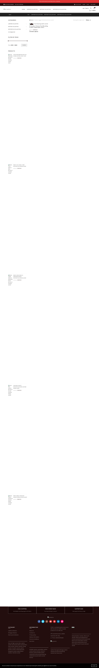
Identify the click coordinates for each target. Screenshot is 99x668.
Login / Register (86, 8)
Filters (87, 20)
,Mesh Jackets (84, 640)
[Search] (91, 8)
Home (84, 4)
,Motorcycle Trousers (80, 644)
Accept (94, 665)
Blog (88, 4)
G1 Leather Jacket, (16, 648)
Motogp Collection (12, 632)
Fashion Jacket (37, 649)
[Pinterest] (54, 621)
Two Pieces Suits (58, 653)
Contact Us (32, 632)
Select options (34, 31)
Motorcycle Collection (13, 635)
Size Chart (93, 4)
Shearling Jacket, (20, 649)
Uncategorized (11, 32)
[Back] (10, 14)
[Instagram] (46, 621)
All (28, 14)
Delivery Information (34, 637)
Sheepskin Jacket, (12, 651)
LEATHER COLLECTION (32, 9)
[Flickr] (62, 621)
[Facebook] (39, 621)
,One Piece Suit (57, 651)
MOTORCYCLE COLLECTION (59, 9)
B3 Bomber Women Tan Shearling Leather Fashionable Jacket (38, 26)
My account (78, 4)
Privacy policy (32, 635)
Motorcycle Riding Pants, (82, 637)
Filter (24, 45)
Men (9, 643)
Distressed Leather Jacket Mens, (19, 644)
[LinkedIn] (58, 621)
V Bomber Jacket (16, 652)
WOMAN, (31, 649)
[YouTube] (50, 621)
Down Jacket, (11, 646)
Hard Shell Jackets (83, 639)
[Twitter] (42, 621)
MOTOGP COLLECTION (45, 9)
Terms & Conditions (34, 639)
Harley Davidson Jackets (78, 635)
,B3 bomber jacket (37, 654)
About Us (31, 630)
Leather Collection (12, 630)
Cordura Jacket (75, 639)
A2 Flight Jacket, (14, 643)
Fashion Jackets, (19, 646)
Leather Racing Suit (55, 650)
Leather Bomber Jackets (38, 651)
